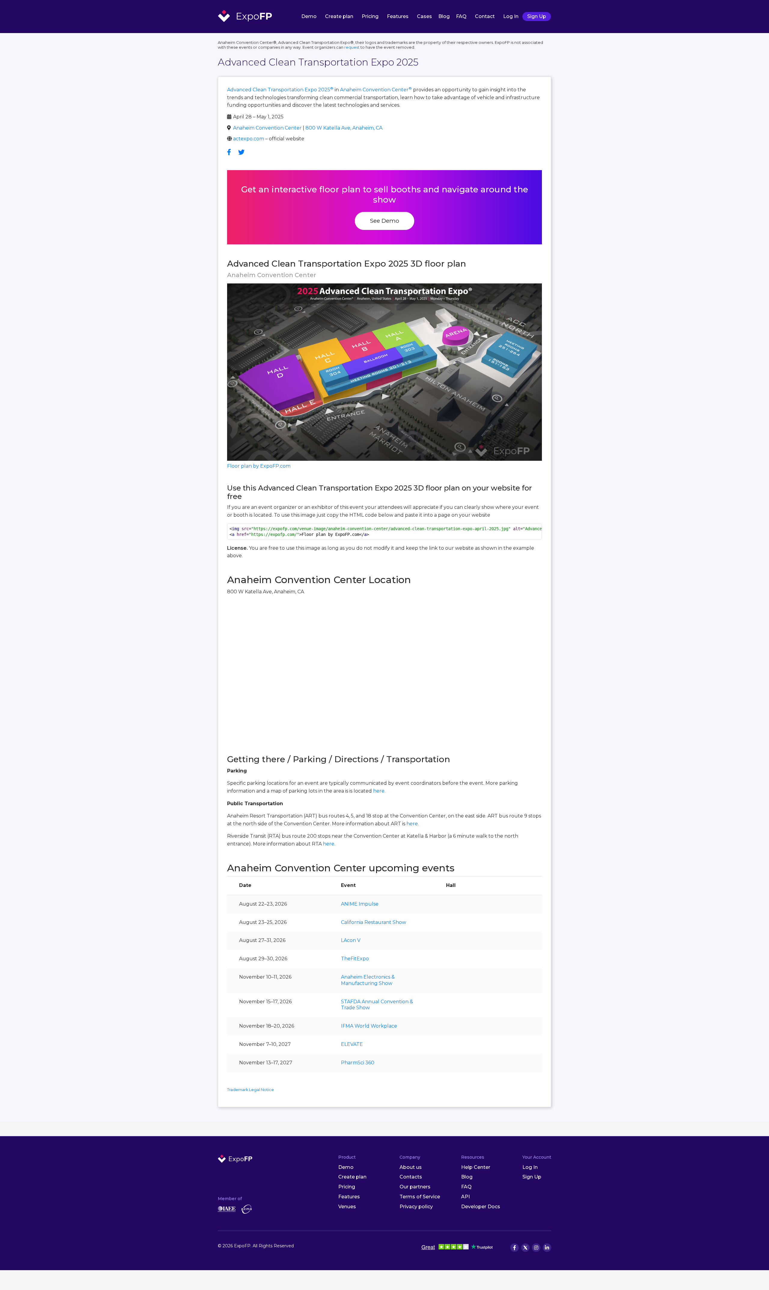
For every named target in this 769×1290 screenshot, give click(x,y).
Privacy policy (416, 1206)
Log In (510, 16)
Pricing (370, 16)
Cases (424, 16)
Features (398, 16)
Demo (309, 16)
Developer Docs (480, 1206)
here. (379, 791)
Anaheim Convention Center (376, 90)
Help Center (475, 1167)
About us (411, 1167)
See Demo (384, 220)
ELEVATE (352, 1044)
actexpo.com (248, 139)
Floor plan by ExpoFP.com (258, 466)
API (465, 1197)
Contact (485, 16)
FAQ (461, 16)
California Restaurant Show (373, 922)
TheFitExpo (355, 958)
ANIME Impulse (359, 904)
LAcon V (350, 940)
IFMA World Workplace (369, 1026)
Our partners (415, 1187)
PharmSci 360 (357, 1062)
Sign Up (536, 16)
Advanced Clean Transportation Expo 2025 (280, 90)
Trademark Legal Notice (250, 1089)
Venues (347, 1206)
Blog (444, 16)
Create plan (339, 16)
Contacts (411, 1177)
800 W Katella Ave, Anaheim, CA (343, 128)
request (352, 47)
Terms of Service (420, 1197)
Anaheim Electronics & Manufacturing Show (368, 980)
